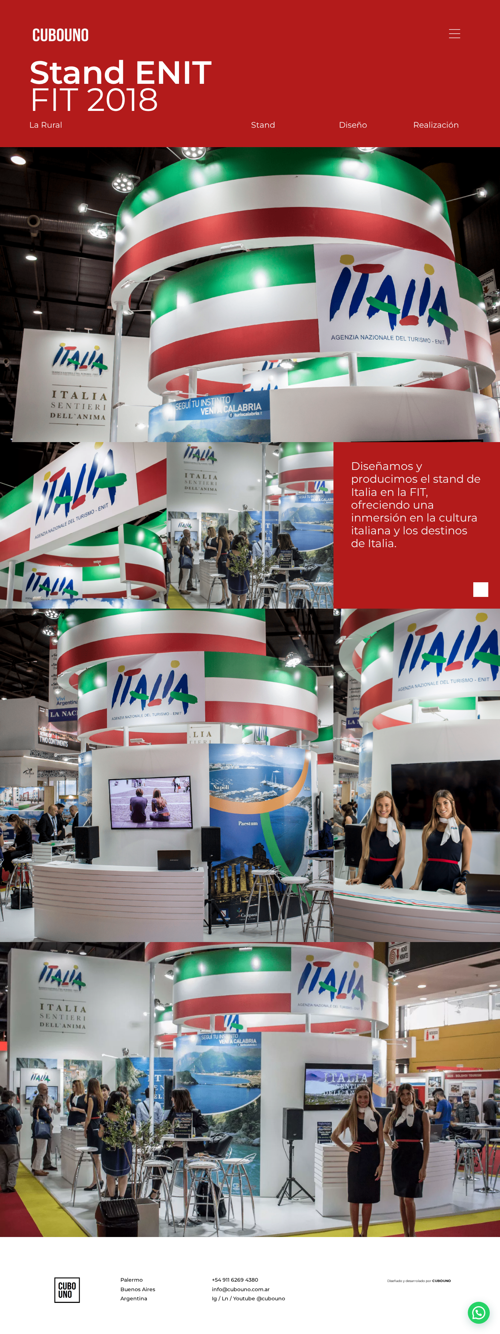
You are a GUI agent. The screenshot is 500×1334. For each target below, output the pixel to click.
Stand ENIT (120, 72)
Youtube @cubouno (259, 1298)
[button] (479, 1313)
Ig (214, 1298)
